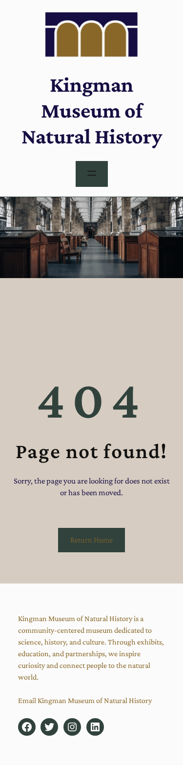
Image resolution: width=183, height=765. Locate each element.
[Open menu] (92, 174)
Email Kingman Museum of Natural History (85, 700)
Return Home (91, 539)
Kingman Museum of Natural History (91, 110)
